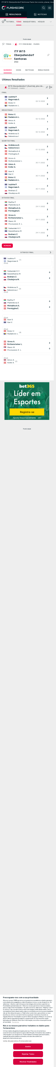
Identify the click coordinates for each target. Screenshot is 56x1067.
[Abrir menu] (49, 7)
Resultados (43, 70)
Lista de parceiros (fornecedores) (17, 1041)
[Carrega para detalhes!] (27, 101)
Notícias (29, 70)
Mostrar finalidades (28, 1062)
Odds (18, 70)
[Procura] (43, 7)
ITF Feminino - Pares (29, 44)
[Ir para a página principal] (15, 8)
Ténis (8, 44)
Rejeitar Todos (28, 1054)
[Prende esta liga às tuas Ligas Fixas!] (48, 55)
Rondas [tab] (7, 246)
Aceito (28, 1046)
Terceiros (15, 1022)
